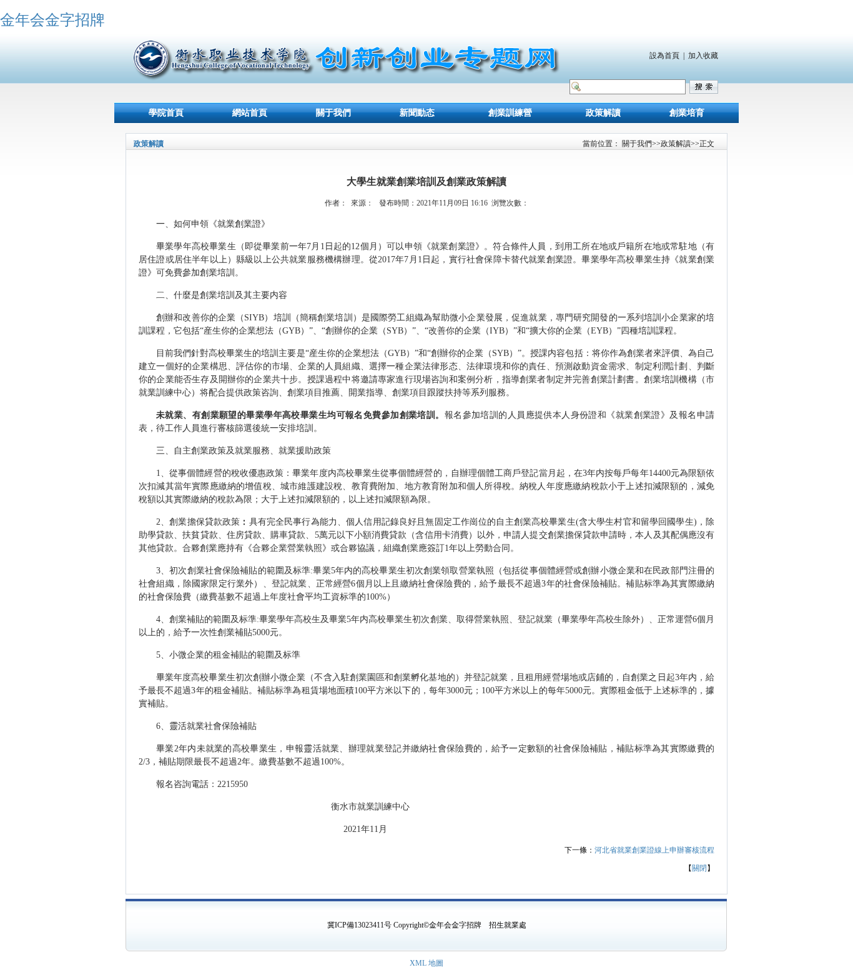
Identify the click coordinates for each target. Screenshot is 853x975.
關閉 (699, 868)
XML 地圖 (426, 963)
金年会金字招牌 (52, 20)
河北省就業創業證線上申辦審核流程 (654, 850)
